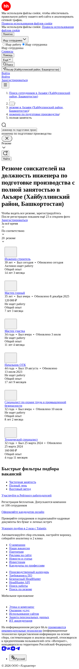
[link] (8, 64)
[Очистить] (7, 138)
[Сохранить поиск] (5, 153)
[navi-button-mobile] (5, 85)
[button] (6, 73)
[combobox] (19, 130)
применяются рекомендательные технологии (34, 629)
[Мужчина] (11, 252)
